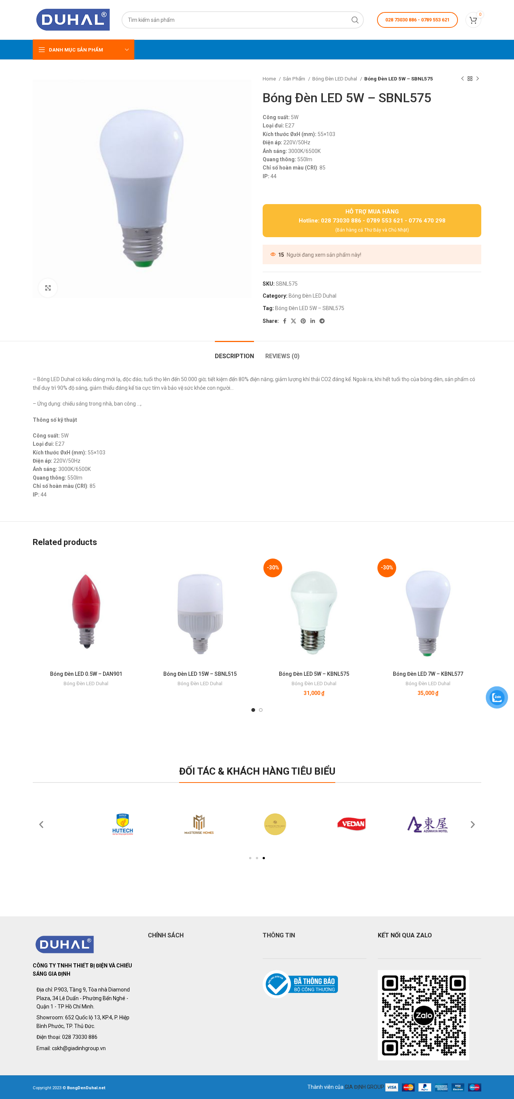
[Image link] (65, 944)
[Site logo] (73, 19)
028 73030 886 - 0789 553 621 (417, 20)
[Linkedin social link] (312, 321)
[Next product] (477, 79)
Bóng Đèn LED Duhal (335, 79)
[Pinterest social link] (303, 321)
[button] (250, 858)
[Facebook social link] (285, 321)
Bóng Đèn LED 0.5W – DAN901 (86, 674)
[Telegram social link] (322, 321)
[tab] (234, 352)
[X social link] (293, 321)
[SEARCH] (355, 20)
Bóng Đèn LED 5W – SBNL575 (309, 308)
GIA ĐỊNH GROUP (364, 1087)
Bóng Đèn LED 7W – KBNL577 (428, 674)
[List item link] (85, 1037)
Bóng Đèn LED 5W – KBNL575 (314, 674)
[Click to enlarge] (47, 288)
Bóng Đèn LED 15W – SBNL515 (200, 674)
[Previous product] (462, 79)
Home (270, 79)
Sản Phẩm (294, 79)
